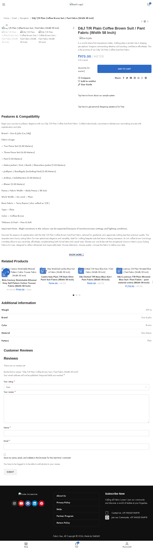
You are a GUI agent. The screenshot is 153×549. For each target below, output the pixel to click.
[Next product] (147, 21)
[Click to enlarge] (7, 25)
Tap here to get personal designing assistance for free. (101, 106)
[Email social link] (131, 78)
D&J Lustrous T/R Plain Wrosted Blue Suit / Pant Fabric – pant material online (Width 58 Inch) (133, 280)
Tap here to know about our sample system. (96, 95)
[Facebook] (28, 503)
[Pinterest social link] (135, 78)
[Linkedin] (35, 503)
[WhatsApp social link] (142, 78)
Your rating (9, 381)
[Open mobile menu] (4, 4)
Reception (24, 18)
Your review (10, 392)
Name (7, 427)
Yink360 (96, 536)
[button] (4, 274)
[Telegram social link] (146, 78)
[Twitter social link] (127, 78)
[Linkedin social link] (138, 78)
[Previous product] (141, 21)
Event (14, 18)
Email (7, 441)
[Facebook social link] (123, 78)
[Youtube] (21, 503)
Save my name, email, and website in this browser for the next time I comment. (37, 457)
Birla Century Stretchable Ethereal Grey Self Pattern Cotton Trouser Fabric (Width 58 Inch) (19, 283)
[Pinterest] (41, 503)
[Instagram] (14, 503)
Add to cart (124, 68)
